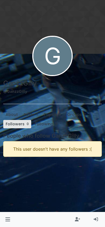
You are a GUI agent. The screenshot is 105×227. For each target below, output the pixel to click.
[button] (7, 219)
